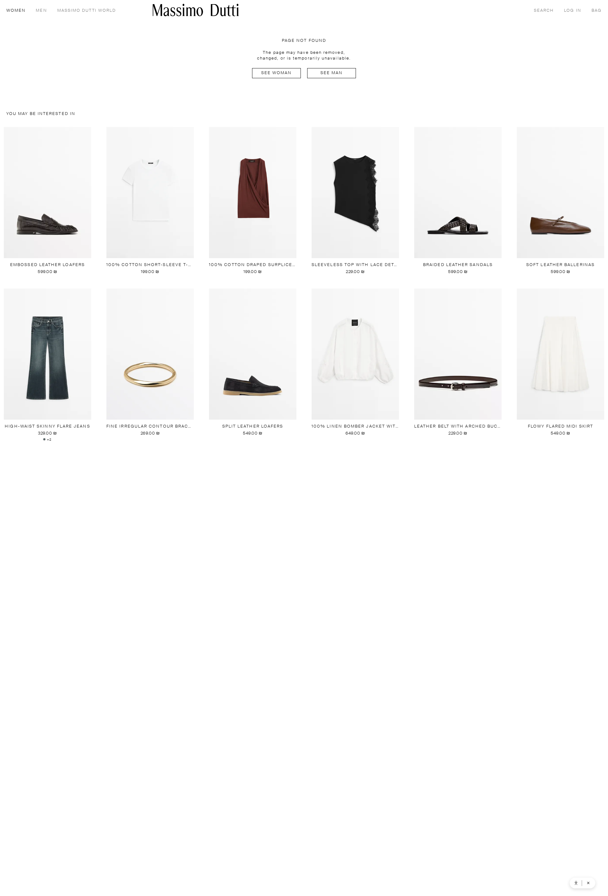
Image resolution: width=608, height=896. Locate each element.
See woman (276, 73)
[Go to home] (195, 9)
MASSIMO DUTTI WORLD (86, 11)
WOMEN (16, 11)
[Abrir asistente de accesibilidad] (576, 883)
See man (331, 73)
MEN (41, 11)
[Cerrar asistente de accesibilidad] (588, 883)
